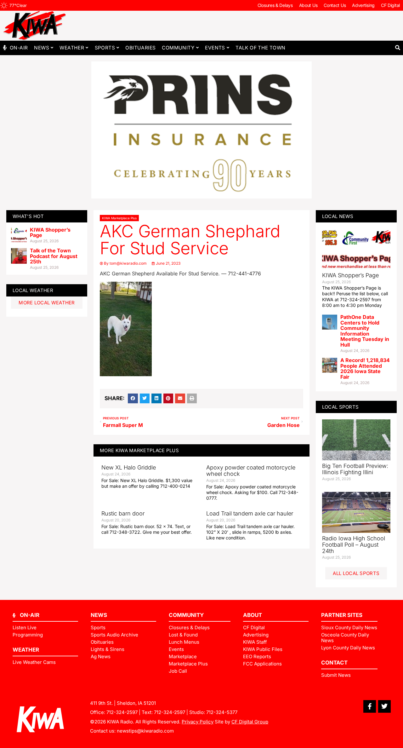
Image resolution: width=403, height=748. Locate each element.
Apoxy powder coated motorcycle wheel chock (250, 470)
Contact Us (335, 5)
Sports (105, 48)
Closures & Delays (275, 5)
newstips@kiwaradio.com (145, 731)
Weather (72, 48)
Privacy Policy (197, 722)
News (41, 48)
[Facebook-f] (369, 706)
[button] (397, 47)
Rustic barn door (123, 513)
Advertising (363, 5)
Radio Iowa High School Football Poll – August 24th (353, 544)
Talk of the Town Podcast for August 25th (53, 256)
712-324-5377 (221, 712)
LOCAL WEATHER (33, 290)
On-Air (19, 48)
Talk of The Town (260, 48)
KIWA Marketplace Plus (119, 218)
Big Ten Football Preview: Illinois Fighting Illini (355, 469)
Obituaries (140, 48)
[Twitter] (384, 706)
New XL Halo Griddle (128, 467)
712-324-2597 (122, 712)
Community (178, 48)
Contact (334, 662)
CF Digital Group (249, 722)
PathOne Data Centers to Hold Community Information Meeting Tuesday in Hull (364, 331)
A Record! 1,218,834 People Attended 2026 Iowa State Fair (365, 368)
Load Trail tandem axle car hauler (249, 513)
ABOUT (252, 615)
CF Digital (390, 5)
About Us (308, 5)
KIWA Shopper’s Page (50, 233)
